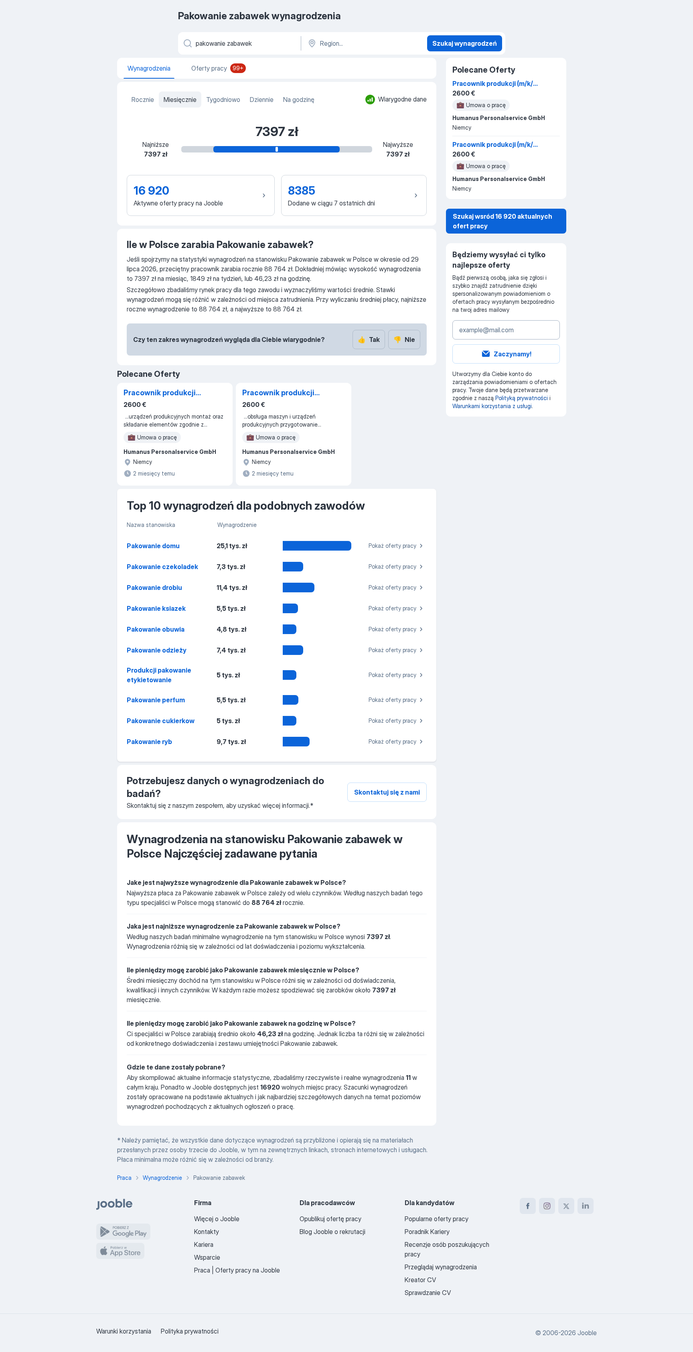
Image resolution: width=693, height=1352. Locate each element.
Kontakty (206, 1232)
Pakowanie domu (153, 546)
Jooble (587, 1333)
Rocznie (143, 100)
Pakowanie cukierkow (161, 721)
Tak (369, 339)
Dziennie (262, 100)
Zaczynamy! (512, 354)
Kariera (203, 1244)
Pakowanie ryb (149, 742)
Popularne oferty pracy (436, 1219)
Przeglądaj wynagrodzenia (441, 1267)
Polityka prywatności (190, 1331)
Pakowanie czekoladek (162, 567)
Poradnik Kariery (427, 1232)
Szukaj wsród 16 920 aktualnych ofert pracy (502, 221)
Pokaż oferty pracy (392, 545)
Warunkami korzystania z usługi (492, 406)
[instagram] (547, 1206)
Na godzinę (298, 100)
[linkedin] (586, 1206)
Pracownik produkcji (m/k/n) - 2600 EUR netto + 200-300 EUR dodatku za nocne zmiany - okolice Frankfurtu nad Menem (283, 393)
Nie (404, 339)
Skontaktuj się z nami (387, 792)
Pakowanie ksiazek (156, 608)
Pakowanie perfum (156, 700)
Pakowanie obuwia (155, 629)
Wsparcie (207, 1257)
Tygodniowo (223, 100)
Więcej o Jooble (216, 1219)
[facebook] (528, 1206)
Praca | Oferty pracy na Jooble (237, 1270)
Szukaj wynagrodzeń (464, 43)
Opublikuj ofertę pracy (330, 1219)
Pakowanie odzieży (156, 650)
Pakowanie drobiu (154, 587)
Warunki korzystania (123, 1331)
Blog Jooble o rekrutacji (332, 1232)
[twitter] (566, 1206)
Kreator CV (420, 1280)
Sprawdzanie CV (428, 1293)
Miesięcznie (180, 100)
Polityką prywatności (521, 397)
